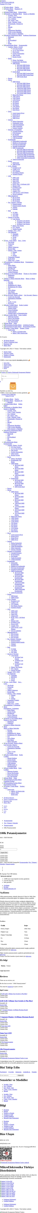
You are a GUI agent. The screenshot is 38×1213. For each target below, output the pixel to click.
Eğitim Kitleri (22, 12)
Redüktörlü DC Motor (14, 285)
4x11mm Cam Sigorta (23, 220)
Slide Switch (16, 55)
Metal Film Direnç (18, 95)
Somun (15, 255)
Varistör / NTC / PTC (14, 230)
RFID (10, 43)
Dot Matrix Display (18, 172)
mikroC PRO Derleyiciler (20, 333)
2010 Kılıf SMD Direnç (24, 91)
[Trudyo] (3, 1)
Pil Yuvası (11, 303)
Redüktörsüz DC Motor (15, 287)
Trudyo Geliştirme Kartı (11, 342)
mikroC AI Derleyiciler (19, 331)
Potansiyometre (17, 204)
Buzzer (10, 78)
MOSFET (15, 235)
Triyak (14, 237)
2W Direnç (16, 103)
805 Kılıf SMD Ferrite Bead (25, 75)
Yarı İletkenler (12, 232)
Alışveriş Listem (8, 353)
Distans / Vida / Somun (15, 250)
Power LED (16, 189)
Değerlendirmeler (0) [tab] (10, 888)
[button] (4, 856)
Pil (9, 300)
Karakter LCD (17, 168)
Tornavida (11, 244)
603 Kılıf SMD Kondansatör (25, 151)
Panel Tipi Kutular (13, 320)
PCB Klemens (17, 133)
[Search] (2, 379)
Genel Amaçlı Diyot (18, 113)
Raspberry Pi (18, 9)
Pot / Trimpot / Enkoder (15, 202)
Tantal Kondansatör (18, 159)
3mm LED (16, 179)
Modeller (10, 10)
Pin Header (16, 134)
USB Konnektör (17, 138)
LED (9, 176)
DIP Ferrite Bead (22, 77)
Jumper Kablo (12, 267)
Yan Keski (11, 242)
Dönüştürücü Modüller (14, 298)
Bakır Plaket (11, 265)
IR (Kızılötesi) (12, 40)
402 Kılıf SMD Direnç (23, 83)
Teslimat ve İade (8, 1115)
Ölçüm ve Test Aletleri (30, 273)
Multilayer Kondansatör (19, 143)
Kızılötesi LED (17, 187)
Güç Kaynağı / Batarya (30, 295)
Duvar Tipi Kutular (13, 318)
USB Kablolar (12, 311)
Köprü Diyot (16, 115)
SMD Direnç (16, 81)
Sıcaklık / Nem (12, 15)
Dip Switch (16, 52)
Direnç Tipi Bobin (18, 60)
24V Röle (15, 216)
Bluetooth (11, 37)
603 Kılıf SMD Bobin (23, 67)
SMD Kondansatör (18, 148)
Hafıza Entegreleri (18, 121)
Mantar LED (16, 186)
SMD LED (16, 177)
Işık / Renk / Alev (13, 20)
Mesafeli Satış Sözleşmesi (11, 1118)
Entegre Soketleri (18, 128)
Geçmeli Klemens (18, 131)
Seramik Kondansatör (19, 146)
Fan (9, 288)
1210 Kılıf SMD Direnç (24, 90)
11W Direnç (16, 106)
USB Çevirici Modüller (15, 32)
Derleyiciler (11, 330)
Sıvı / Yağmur (12, 19)
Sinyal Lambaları (18, 194)
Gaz (9, 29)
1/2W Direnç (16, 100)
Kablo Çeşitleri (23, 305)
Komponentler (23, 45)
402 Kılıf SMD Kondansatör (25, 149)
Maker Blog (7, 345)
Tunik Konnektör (18, 136)
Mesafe (10, 27)
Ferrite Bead (16, 72)
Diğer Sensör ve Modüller (15, 33)
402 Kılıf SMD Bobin (23, 65)
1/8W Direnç (16, 96)
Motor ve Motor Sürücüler (11, 728)
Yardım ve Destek (9, 355)
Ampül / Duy (16, 191)
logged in (10, 986)
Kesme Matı (11, 249)
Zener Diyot (16, 116)
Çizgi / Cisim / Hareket (14, 17)
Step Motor (11, 292)
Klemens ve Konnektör (15, 129)
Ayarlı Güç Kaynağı (14, 297)
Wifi (9, 38)
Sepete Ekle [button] (3, 1005)
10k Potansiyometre (7, 1049)
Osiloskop (11, 277)
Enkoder (15, 209)
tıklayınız (13, 950)
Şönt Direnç (16, 110)
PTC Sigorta (16, 227)
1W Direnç (16, 101)
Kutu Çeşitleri (23, 315)
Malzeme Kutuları (13, 316)
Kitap (15, 323)
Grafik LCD (16, 169)
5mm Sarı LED (6, 1033)
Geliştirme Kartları (28, 325)
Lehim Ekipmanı (13, 272)
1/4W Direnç (16, 98)
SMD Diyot (16, 118)
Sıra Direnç (16, 108)
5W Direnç (16, 105)
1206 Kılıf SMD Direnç (24, 88)
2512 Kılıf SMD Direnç (24, 93)
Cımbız (10, 245)
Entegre (10, 120)
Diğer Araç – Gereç (14, 260)
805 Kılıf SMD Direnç (23, 86)
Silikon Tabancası (13, 247)
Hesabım (6, 1110)
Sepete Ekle (4, 852)
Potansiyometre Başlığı (19, 206)
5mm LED (16, 181)
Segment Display (18, 174)
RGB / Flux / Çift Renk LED (21, 184)
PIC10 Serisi (16, 197)
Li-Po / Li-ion (12, 302)
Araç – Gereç (22, 240)
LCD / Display (12, 166)
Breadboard (11, 268)
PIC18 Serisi (16, 201)
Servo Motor (11, 290)
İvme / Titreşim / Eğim (14, 22)
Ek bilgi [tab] (6, 887)
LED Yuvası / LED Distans (20, 192)
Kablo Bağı (11, 259)
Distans (15, 252)
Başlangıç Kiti (8, 344)
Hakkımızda (7, 357)
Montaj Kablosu (13, 307)
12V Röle (15, 214)
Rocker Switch (17, 57)
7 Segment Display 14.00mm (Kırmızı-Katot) (17, 1017)
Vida (14, 254)
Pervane (10, 282)
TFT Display (16, 171)
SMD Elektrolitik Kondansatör (26, 158)
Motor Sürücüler (13, 293)
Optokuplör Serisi (18, 123)
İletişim (5, 368)
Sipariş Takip (7, 352)
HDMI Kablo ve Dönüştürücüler (17, 313)
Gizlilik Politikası (9, 1116)
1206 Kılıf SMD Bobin (24, 70)
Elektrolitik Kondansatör (20, 141)
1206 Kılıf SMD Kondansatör (25, 154)
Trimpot (15, 207)
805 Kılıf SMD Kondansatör (25, 153)
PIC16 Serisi (16, 199)
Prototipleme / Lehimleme (11, 708)
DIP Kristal (16, 163)
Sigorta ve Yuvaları (13, 217)
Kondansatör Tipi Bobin (20, 62)
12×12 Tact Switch (18, 50)
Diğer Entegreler (17, 126)
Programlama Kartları (29, 326)
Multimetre (11, 275)
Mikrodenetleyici (13, 196)
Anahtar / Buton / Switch (15, 47)
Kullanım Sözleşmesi (10, 1199)
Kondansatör (12, 139)
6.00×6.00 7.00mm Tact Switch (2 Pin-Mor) (16, 1001)
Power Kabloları (13, 310)
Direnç (10, 80)
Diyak (14, 239)
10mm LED (16, 182)
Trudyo (17, 7)
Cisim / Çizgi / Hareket (10, 1089)
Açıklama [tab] (6, 885)
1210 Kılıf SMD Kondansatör (25, 156)
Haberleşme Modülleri (14, 30)
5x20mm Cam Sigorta (23, 222)
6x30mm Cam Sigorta (23, 224)
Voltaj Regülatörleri (18, 124)
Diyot (9, 111)
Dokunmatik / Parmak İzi (15, 24)
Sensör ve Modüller (29, 14)
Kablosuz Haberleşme (29, 35)
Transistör (15, 234)
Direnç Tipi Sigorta (18, 225)
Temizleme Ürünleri (14, 257)
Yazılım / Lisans (24, 328)
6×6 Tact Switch (17, 48)
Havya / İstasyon (13, 270)
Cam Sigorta (16, 219)
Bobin (10, 58)
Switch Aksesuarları (18, 53)
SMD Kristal (16, 164)
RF (9, 42)
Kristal (10, 161)
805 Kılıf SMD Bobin (23, 68)
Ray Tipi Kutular (13, 321)
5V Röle (15, 212)
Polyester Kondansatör (19, 144)
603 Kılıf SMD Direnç (23, 85)
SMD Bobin (16, 63)
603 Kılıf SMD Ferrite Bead (25, 73)
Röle (9, 211)
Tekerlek (10, 283)
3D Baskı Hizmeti (9, 340)
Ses (9, 25)
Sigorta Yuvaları (17, 229)
